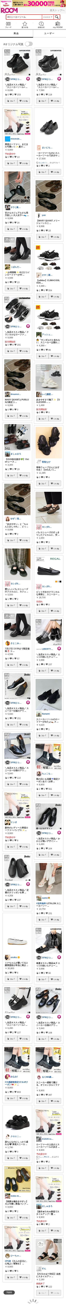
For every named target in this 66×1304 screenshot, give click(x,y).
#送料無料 (41, 903)
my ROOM (57, 25)
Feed (8, 25)
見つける (25, 25)
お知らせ (41, 25)
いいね (25, 101)
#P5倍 (8, 1261)
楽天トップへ (57, 10)
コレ (11, 101)
